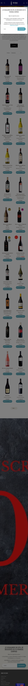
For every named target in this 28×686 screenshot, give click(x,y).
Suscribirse (21, 28)
